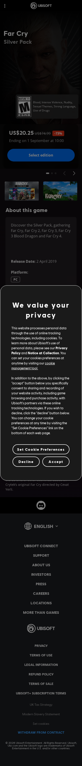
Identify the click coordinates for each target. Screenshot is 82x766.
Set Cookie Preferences (41, 449)
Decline (25, 461)
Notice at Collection (43, 353)
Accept (56, 461)
